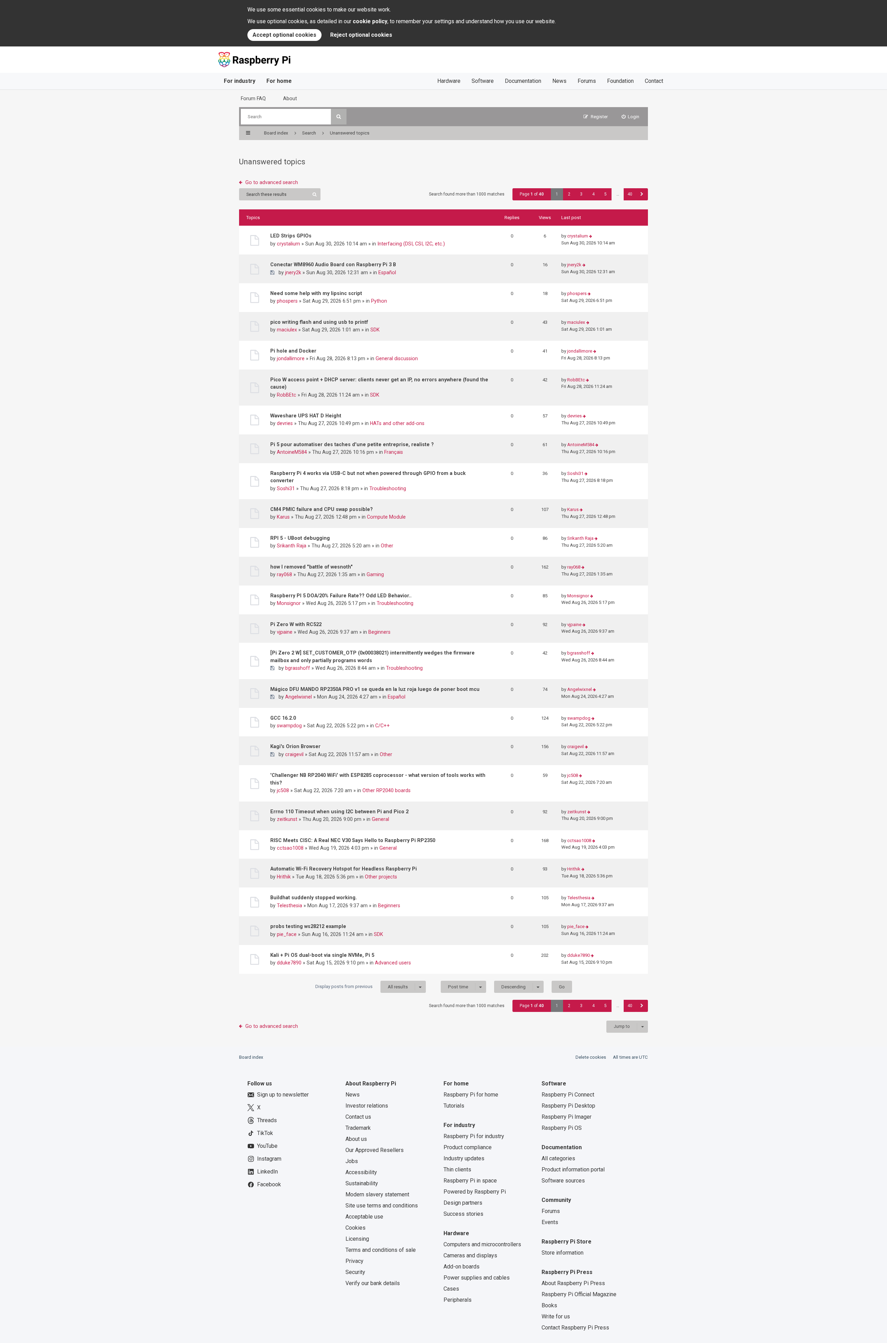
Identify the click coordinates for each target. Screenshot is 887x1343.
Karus (283, 517)
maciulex (287, 329)
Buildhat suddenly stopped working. (313, 897)
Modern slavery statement (377, 1194)
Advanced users (393, 962)
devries (285, 423)
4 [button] (593, 194)
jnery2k (293, 272)
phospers (287, 301)
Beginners (379, 632)
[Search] (338, 116)
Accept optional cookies (284, 35)
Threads (267, 1120)
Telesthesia (289, 905)
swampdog (289, 725)
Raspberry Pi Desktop (568, 1105)
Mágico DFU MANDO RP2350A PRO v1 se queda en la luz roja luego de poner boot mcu (375, 689)
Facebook (269, 1184)
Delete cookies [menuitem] (591, 1057)
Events (550, 1222)
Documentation (523, 81)
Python (379, 301)
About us (356, 1139)
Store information (562, 1252)
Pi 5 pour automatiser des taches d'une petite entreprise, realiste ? (352, 444)
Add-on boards (462, 1266)
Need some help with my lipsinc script (316, 293)
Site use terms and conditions (381, 1205)
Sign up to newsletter (283, 1094)
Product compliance (468, 1147)
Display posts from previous (361, 986)
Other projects (381, 877)
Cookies (355, 1227)
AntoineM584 (292, 452)
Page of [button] (532, 194)
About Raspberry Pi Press (573, 1283)
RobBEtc (286, 395)
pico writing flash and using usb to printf (319, 322)
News (559, 81)
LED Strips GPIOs (290, 236)
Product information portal (573, 1169)
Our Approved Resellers (374, 1150)
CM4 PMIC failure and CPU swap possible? (321, 509)
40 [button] (629, 194)
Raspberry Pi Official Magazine (579, 1294)
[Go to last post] (590, 236)
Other (387, 545)
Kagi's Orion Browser (295, 746)
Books (549, 1305)
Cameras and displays (470, 1255)
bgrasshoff (297, 668)
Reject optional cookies (361, 35)
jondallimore (291, 358)
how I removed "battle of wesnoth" (311, 567)
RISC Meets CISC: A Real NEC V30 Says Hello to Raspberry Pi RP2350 (352, 840)
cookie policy (370, 21)
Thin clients (457, 1169)
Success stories (463, 1214)
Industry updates (464, 1158)
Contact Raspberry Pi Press (575, 1327)
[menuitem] (631, 116)
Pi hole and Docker (293, 351)
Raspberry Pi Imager (566, 1117)
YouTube (267, 1146)
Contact (654, 81)
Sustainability (361, 1183)
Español (387, 272)
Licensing (357, 1239)
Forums (587, 81)
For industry (239, 81)
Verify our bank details (372, 1283)
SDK (375, 329)
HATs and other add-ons (397, 423)
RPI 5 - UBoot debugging (300, 538)
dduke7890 (289, 962)
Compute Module (386, 517)
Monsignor (289, 603)
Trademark (358, 1128)
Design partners (463, 1202)
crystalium (288, 243)
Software (483, 81)
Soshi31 (286, 488)
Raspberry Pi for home (471, 1094)
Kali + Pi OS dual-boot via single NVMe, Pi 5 (322, 955)
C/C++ (382, 725)
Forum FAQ (253, 98)
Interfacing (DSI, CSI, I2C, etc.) (411, 243)
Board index (251, 1057)
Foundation (620, 81)
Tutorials (454, 1105)
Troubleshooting (387, 488)
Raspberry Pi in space (470, 1180)
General (380, 819)
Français (393, 452)
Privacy (354, 1261)
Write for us (556, 1316)
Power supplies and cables (477, 1277)
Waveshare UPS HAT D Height (305, 415)
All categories (558, 1158)
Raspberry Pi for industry (474, 1136)
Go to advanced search (271, 182)
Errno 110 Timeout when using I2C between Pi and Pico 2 (339, 811)
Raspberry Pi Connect (568, 1094)
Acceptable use (364, 1216)
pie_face (287, 934)
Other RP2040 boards (386, 790)
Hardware (448, 81)
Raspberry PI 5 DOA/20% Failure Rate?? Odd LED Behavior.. (341, 595)
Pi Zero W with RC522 (296, 624)
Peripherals (458, 1300)
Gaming (375, 574)
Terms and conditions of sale (380, 1250)
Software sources (563, 1180)
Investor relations (366, 1105)
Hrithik (284, 877)
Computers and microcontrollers (482, 1244)
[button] (642, 194)
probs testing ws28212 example (308, 926)
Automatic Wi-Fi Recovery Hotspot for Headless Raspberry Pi (343, 869)
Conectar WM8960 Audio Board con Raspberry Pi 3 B (333, 264)
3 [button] (581, 194)
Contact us (358, 1117)
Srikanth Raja (291, 545)
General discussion (397, 358)
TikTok (265, 1133)
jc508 (283, 790)
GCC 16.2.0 (283, 718)
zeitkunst (287, 819)
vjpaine (284, 632)
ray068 (284, 574)
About (290, 98)
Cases (451, 1288)
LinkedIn (267, 1171)
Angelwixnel (298, 697)
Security (355, 1272)
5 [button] (605, 194)
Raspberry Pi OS (562, 1128)
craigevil (294, 754)
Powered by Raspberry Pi (475, 1191)
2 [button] (569, 194)
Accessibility (361, 1172)
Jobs (351, 1161)
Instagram (269, 1158)
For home (279, 81)
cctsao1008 (290, 848)
